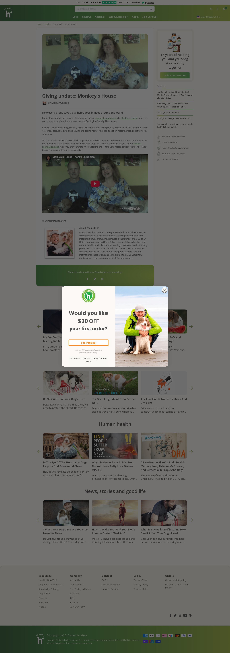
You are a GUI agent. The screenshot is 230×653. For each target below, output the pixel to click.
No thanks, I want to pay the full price (88, 360)
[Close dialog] (164, 290)
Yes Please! (88, 342)
